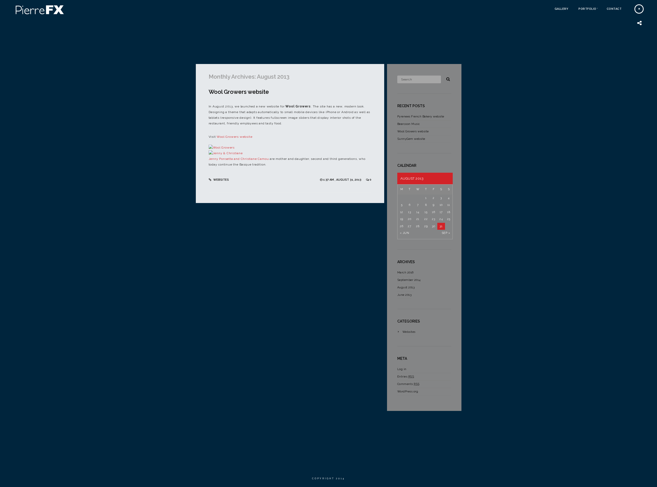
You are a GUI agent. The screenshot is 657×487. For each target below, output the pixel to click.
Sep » (446, 233)
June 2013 (404, 295)
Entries (405, 376)
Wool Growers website (239, 91)
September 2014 (409, 280)
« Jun (404, 233)
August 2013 (406, 287)
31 (441, 226)
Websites (221, 179)
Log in (402, 369)
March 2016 (405, 272)
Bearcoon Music (408, 124)
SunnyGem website (411, 139)
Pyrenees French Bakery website (420, 116)
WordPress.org (407, 391)
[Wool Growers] (222, 147)
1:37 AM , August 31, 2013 (342, 179)
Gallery (561, 9)
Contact (614, 9)
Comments (408, 384)
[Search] (446, 78)
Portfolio (587, 9)
